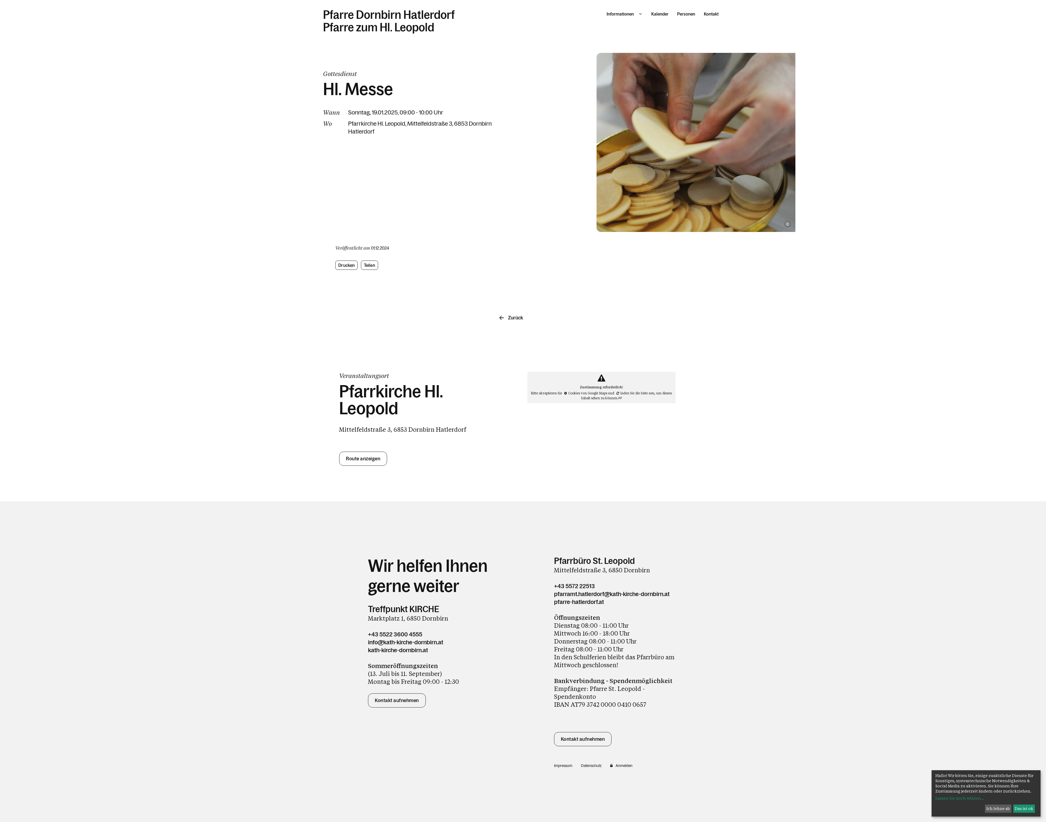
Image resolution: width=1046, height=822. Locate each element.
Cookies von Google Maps (587, 393)
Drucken (346, 265)
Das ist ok (1024, 808)
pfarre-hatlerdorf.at (579, 602)
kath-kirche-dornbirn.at (398, 650)
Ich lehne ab (998, 808)
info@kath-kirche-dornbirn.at (405, 642)
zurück (515, 318)
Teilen (369, 265)
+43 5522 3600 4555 (395, 634)
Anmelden (624, 765)
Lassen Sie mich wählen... (959, 798)
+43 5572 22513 (574, 586)
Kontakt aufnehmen (397, 700)
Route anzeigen (363, 458)
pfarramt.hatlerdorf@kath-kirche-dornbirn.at (612, 594)
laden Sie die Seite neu (637, 393)
